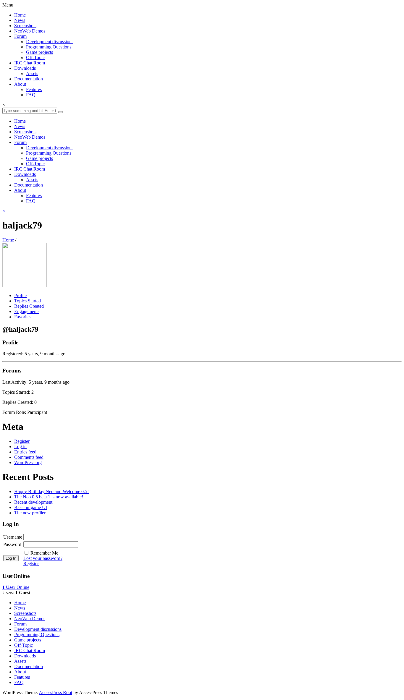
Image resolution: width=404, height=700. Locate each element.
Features (34, 89)
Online (15, 587)
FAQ (30, 94)
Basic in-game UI (30, 507)
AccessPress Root (55, 692)
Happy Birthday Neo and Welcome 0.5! (51, 491)
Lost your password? (42, 558)
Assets (32, 73)
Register (22, 441)
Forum (20, 36)
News (19, 20)
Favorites (22, 316)
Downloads (25, 68)
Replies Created (29, 306)
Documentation (28, 78)
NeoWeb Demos (29, 30)
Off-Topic (35, 57)
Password (12, 544)
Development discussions (49, 41)
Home (20, 14)
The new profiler (30, 512)
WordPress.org (28, 462)
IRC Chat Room (29, 62)
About (20, 84)
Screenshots (25, 25)
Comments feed (28, 457)
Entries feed (25, 451)
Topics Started (27, 300)
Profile (20, 295)
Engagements (26, 311)
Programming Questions (48, 46)
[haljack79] (24, 285)
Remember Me (44, 552)
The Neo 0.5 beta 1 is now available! (48, 496)
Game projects (39, 52)
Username (12, 536)
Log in (20, 446)
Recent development (33, 502)
